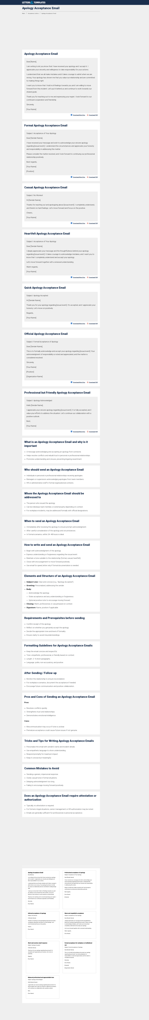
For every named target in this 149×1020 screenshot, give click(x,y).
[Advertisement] (61, 32)
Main (23, 13)
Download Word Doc (79, 115)
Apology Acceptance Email (48, 13)
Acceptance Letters (33, 13)
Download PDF (93, 115)
